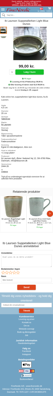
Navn (3, 276)
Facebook (26, 351)
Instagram (26, 354)
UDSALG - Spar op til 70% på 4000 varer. (27, 5)
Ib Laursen (6, 124)
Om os (26, 326)
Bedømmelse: (10, 269)
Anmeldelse (6, 253)
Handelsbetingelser (26, 343)
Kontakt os (26, 322)
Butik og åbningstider (26, 332)
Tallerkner (5, 119)
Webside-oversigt (26, 329)
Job (26, 335)
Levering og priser (26, 319)
